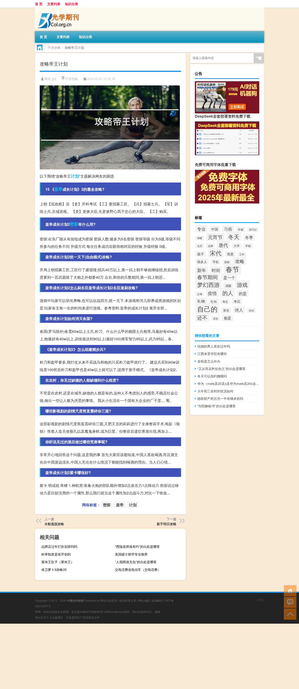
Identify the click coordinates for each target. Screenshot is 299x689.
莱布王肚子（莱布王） (57, 561)
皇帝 (58, 189)
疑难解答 (157, 600)
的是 (243, 293)
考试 (237, 301)
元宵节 (215, 236)
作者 (240, 229)
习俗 (228, 229)
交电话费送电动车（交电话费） (138, 569)
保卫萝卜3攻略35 (54, 569)
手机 (216, 262)
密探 (74, 224)
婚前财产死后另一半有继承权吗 (220, 398)
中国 (214, 229)
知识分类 (71, 3)
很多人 (202, 261)
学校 (248, 246)
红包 (214, 301)
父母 (199, 294)
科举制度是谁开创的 (56, 554)
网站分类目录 (108, 600)
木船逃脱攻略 (54, 523)
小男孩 (260, 600)
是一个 (229, 277)
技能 (226, 262)
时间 (216, 270)
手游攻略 (54, 47)
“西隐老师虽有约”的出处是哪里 (137, 546)
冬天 (233, 236)
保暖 (199, 238)
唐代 (223, 245)
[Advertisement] (140, 656)
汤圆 (228, 285)
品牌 (210, 246)
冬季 (249, 237)
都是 (227, 318)
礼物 (201, 301)
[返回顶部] (289, 613)
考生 (225, 301)
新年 (201, 270)
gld (54, 79)
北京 (199, 246)
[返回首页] (289, 590)
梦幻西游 (208, 284)
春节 (232, 269)
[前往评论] (289, 602)
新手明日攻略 (166, 523)
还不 (202, 317)
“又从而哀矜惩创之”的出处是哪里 (221, 368)
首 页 (39, 3)
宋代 (215, 253)
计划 (75, 176)
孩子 (200, 253)
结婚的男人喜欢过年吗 (213, 346)
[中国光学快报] (59, 9)
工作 (241, 254)
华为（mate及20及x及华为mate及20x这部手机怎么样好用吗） (228, 383)
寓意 (230, 254)
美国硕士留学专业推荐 (131, 554)
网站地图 (144, 600)
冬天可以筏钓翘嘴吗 (212, 376)
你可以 (253, 229)
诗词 (251, 310)
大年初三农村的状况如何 (215, 391)
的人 (227, 293)
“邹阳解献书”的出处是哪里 (216, 406)
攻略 (239, 261)
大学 (237, 245)
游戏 (242, 284)
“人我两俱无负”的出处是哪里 (136, 561)
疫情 (212, 293)
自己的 (207, 308)
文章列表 (53, 3)
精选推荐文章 (127, 600)
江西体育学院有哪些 (212, 353)
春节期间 (207, 277)
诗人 (239, 310)
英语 (226, 310)
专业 (201, 229)
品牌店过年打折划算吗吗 (59, 546)
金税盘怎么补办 (208, 361)
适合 (215, 318)
